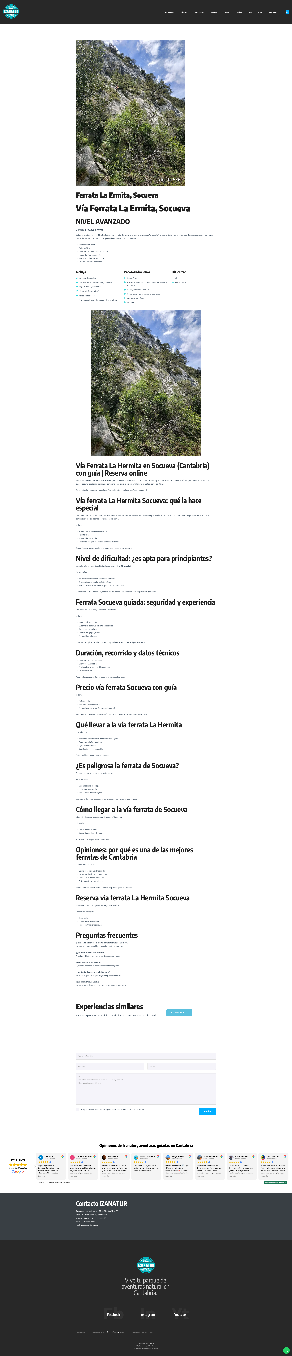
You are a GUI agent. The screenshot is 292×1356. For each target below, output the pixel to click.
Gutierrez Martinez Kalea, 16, (95, 1218)
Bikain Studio (152, 1346)
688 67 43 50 (113, 1211)
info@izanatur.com (99, 1215)
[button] (288, 1166)
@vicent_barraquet (152, 1348)
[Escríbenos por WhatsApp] (286, 1350)
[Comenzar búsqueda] (287, 12)
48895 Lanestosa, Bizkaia (85, 1221)
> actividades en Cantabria (87, 1225)
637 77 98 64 (100, 1211)
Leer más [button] (41, 1176)
